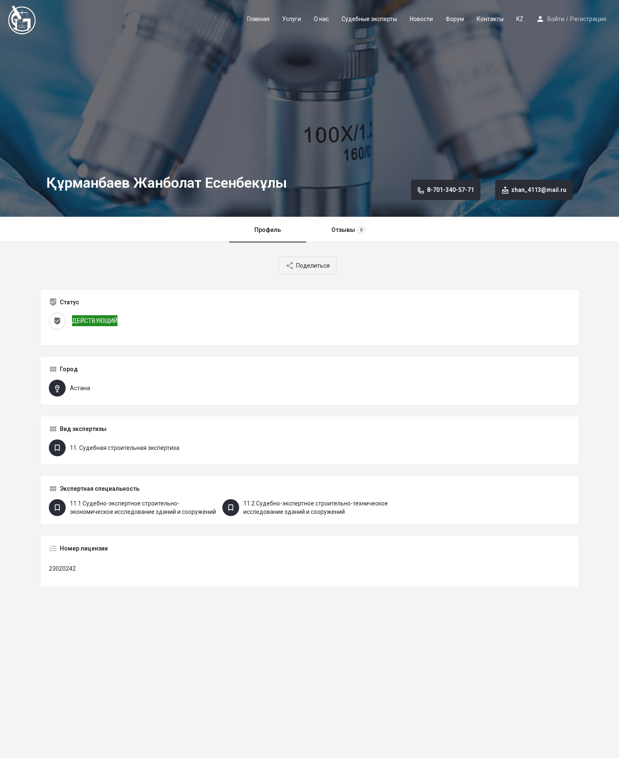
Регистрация (588, 19)
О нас (321, 19)
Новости (421, 19)
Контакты (490, 19)
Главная (258, 19)
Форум (455, 19)
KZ (519, 19)
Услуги (291, 19)
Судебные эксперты (369, 19)
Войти (555, 19)
